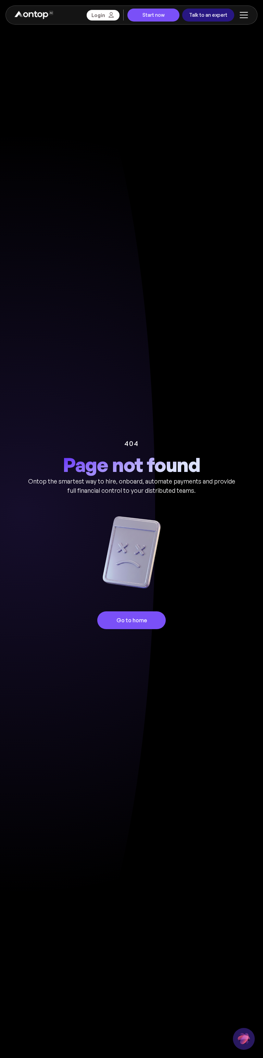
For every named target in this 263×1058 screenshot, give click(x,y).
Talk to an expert (208, 15)
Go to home (131, 620)
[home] (33, 15)
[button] (242, 15)
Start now (153, 15)
